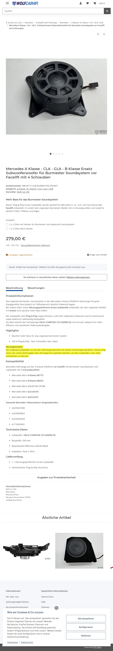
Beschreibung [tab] (14, 288)
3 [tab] (56, 154)
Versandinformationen (17, 607)
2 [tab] (53, 154)
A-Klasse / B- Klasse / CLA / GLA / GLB (35, 188)
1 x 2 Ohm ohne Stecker (21, 228)
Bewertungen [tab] (36, 288)
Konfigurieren (86, 627)
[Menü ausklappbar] (7, 2)
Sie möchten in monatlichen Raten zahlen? (56, 277)
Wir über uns (12, 596)
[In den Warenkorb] (8, 44)
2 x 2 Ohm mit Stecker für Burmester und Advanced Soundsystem (41, 224)
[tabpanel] (56, 97)
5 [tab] (62, 154)
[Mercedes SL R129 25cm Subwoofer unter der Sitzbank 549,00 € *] (79, 547)
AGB (43, 601)
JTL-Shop (97, 647)
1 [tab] (50, 154)
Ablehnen (86, 635)
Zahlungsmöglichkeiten (17, 601)
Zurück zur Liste (15, 22)
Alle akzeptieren (86, 618)
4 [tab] (59, 154)
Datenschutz (27, 642)
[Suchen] (107, 11)
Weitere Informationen (78, 277)
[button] (80, 3)
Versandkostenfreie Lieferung (35, 245)
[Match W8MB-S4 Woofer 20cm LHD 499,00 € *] (26, 547)
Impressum (12, 642)
